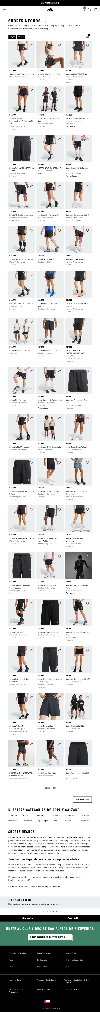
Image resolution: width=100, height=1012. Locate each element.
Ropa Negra (42, 821)
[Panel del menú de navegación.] (4, 9)
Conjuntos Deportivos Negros (84, 821)
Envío (11, 967)
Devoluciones (42, 960)
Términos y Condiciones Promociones (18, 991)
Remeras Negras (12, 821)
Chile (54, 1001)
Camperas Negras (27, 821)
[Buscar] (89, 9)
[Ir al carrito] (96, 9)
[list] (45, 37)
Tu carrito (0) (73, 918)
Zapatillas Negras (12, 816)
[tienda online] (50, 10)
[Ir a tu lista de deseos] (10, 9)
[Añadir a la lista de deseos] (31, 45)
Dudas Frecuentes (44, 953)
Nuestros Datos (15, 980)
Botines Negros (40, 816)
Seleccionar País (71, 989)
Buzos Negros (26, 816)
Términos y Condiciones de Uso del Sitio (76, 981)
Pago (11, 960)
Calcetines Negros (56, 816)
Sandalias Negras (69, 816)
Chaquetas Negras (84, 816)
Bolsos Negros (54, 821)
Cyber (66, 967)
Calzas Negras (68, 821)
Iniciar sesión (27, 918)
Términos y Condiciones (46, 980)
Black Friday (42, 967)
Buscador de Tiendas (17, 953)
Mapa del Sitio (70, 953)
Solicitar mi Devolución (73, 960)
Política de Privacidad (45, 989)
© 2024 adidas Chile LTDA (50, 1009)
